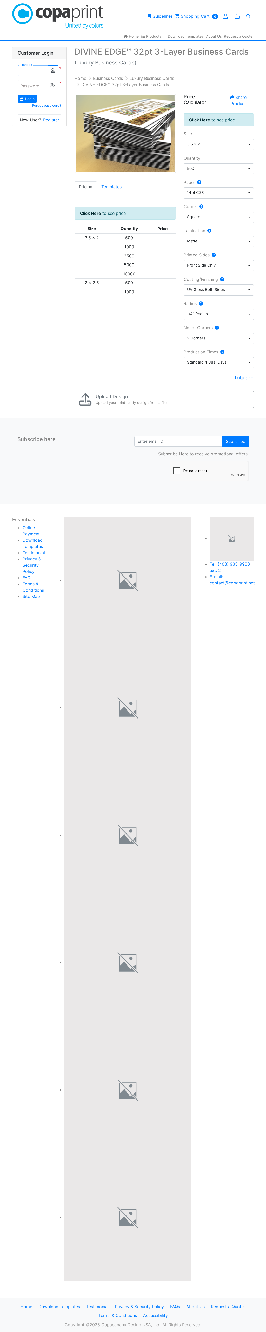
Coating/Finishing (201, 279)
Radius (190, 303)
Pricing (85, 186)
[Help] (198, 182)
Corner (190, 206)
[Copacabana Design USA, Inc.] (57, 16)
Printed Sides (197, 254)
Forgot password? (46, 105)
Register (51, 119)
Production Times (201, 351)
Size (188, 133)
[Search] (248, 16)
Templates (111, 186)
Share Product (238, 100)
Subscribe (235, 441)
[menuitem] (131, 36)
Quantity (192, 158)
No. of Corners (198, 327)
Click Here (90, 213)
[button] (52, 85)
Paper (189, 182)
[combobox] (219, 144)
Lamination (194, 230)
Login (29, 98)
